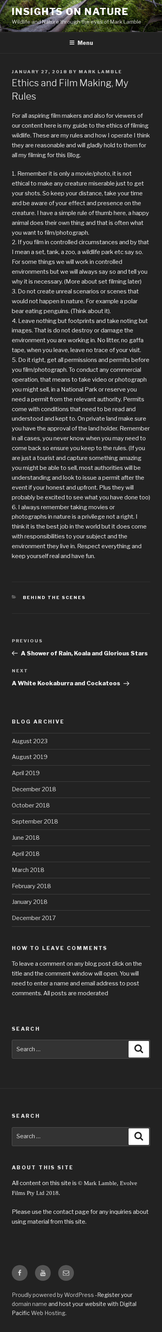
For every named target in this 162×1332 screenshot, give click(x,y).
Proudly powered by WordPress (53, 1294)
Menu (85, 42)
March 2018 (28, 870)
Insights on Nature (70, 11)
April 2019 (26, 773)
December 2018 (34, 789)
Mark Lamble (100, 71)
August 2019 (30, 757)
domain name (29, 1303)
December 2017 (34, 918)
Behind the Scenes (54, 597)
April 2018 (26, 853)
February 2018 (31, 886)
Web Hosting (48, 1313)
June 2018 (26, 837)
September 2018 (35, 821)
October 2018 (31, 805)
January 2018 (30, 901)
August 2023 (30, 741)
